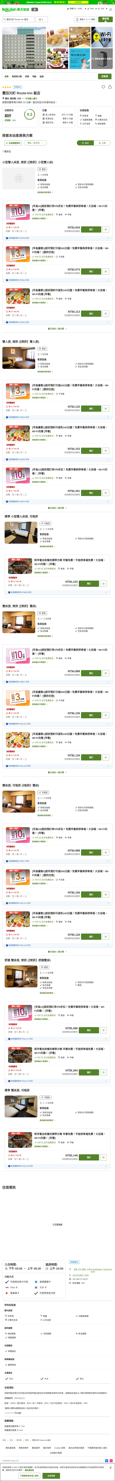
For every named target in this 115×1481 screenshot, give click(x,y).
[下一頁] (109, 1423)
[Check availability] (105, 229)
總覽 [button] (7, 76)
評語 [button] (27, 76)
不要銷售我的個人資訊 (29, 1476)
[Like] (103, 87)
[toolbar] (54, 19)
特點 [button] (34, 76)
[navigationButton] (62, 1386)
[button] (15, 9)
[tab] (85, 142)
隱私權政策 (29, 1470)
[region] (57, 1472)
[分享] (110, 87)
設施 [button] (42, 76)
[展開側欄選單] (110, 9)
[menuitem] (77, 9)
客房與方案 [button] (17, 76)
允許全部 (51, 1476)
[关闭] (110, 1468)
